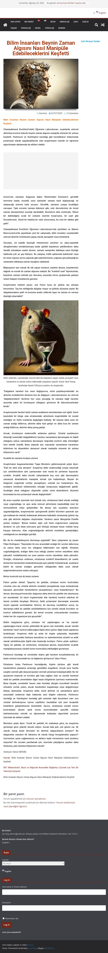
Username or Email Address (14, 887)
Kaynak (6, 758)
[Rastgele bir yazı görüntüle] (103, 25)
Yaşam (14, 28)
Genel (38, 28)
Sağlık (85, 21)
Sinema (61, 28)
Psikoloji (49, 28)
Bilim (52, 21)
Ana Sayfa (15, 21)
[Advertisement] (40, 170)
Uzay (75, 21)
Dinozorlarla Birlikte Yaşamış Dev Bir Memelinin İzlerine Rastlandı (71, 4)
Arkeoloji (64, 21)
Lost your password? (11, 932)
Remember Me (11, 918)
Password (6, 902)
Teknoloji (26, 28)
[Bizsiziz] (5, 25)
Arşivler (5, 860)
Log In (7, 924)
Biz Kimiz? (29, 21)
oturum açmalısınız (36, 798)
